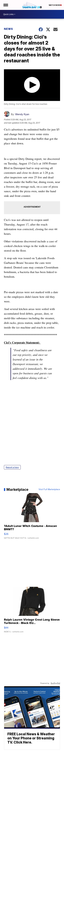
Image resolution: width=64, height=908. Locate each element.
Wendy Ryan (22, 114)
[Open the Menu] (5, 5)
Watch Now (54, 5)
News (8, 29)
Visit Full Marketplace (49, 489)
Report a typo (12, 467)
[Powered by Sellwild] (55, 683)
